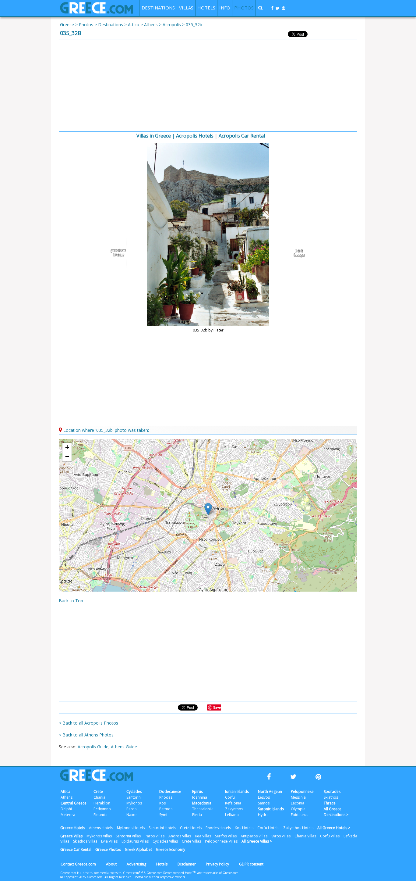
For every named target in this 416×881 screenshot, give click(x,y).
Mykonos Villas (99, 836)
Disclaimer (187, 864)
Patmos (165, 808)
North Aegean (270, 791)
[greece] (96, 12)
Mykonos (134, 803)
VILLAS (186, 8)
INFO (224, 8)
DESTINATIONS (158, 8)
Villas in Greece (153, 135)
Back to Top (71, 600)
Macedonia (201, 803)
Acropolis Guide (93, 747)
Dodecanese (170, 791)
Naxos (131, 814)
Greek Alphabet (138, 849)
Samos (264, 803)
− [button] (67, 456)
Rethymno (102, 808)
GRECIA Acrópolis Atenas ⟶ (296, 253)
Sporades (332, 791)
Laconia (297, 803)
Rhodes (165, 797)
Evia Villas (109, 841)
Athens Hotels (101, 827)
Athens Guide (124, 747)
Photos (86, 24)
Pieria (197, 814)
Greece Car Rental (75, 849)
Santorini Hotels (162, 827)
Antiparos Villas (254, 836)
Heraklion (101, 803)
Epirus (197, 791)
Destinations (110, 24)
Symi (163, 814)
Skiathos (331, 797)
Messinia (298, 797)
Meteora (68, 814)
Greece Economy (170, 849)
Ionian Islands (237, 791)
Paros (131, 808)
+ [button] (67, 447)
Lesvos (264, 797)
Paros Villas (154, 836)
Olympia (298, 808)
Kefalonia (233, 803)
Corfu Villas (330, 836)
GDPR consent (251, 864)
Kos (162, 803)
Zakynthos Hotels (298, 827)
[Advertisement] (208, 85)
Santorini (134, 797)
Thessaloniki (202, 808)
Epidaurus (299, 814)
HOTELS (206, 8)
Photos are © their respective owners (159, 877)
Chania (99, 797)
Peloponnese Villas (221, 841)
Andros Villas (179, 836)
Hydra (263, 814)
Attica (133, 24)
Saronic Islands (271, 808)
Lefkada (232, 814)
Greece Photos (108, 849)
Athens (151, 24)
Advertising (136, 864)
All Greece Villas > (256, 841)
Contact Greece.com (78, 864)
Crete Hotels (191, 827)
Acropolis (172, 24)
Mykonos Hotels (131, 827)
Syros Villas (281, 836)
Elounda (100, 814)
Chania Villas (305, 836)
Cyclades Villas (165, 841)
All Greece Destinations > (336, 811)
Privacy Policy (217, 864)
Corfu (230, 797)
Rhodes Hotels (218, 827)
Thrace (330, 803)
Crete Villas (191, 841)
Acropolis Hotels (194, 135)
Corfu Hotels (268, 827)
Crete (98, 791)
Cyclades (134, 791)
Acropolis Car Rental (242, 135)
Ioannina (199, 797)
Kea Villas (203, 836)
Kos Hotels (244, 827)
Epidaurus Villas (135, 841)
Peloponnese (302, 791)
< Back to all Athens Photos (86, 735)
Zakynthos (234, 808)
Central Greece (73, 803)
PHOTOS (244, 8)
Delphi (66, 808)
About (111, 864)
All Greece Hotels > (333, 827)
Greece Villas (71, 836)
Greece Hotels (72, 827)
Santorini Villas (128, 836)
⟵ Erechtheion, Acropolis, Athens (120, 253)
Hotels (161, 864)
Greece (67, 24)
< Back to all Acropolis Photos (88, 723)
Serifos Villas (226, 836)
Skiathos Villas (85, 841)
